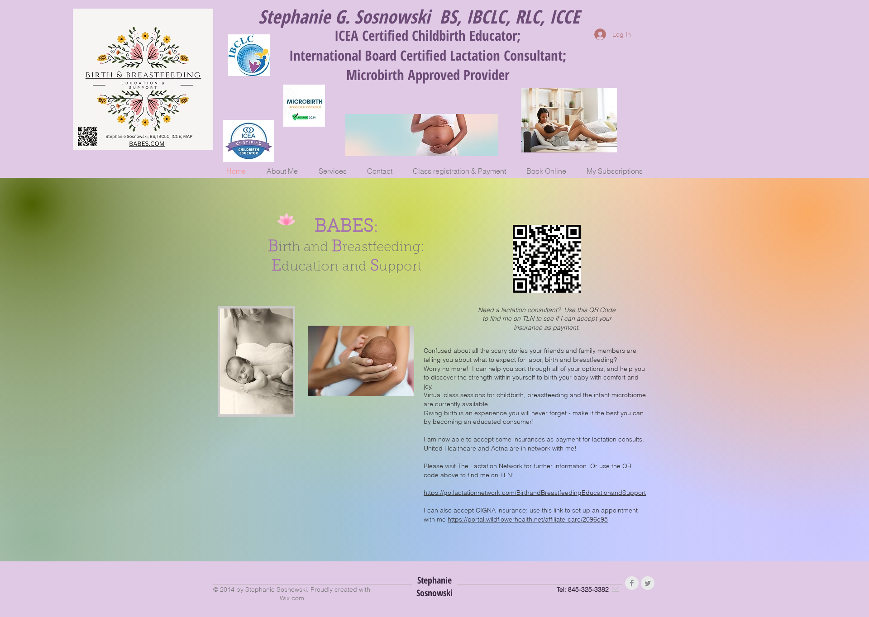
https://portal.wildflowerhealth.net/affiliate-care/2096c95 (528, 519)
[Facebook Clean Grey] (632, 583)
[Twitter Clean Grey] (647, 583)
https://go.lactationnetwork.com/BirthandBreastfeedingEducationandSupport (535, 493)
